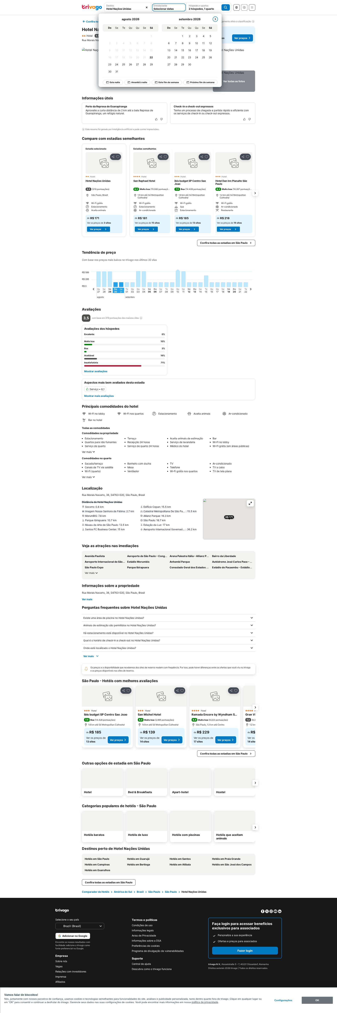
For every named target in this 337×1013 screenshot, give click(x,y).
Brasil (140, 891)
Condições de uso (142, 925)
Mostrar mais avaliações (99, 395)
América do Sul (123, 891)
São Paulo (154, 891)
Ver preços (240, 38)
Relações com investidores (70, 971)
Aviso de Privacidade (144, 935)
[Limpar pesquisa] (146, 7)
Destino (110, 5)
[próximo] (215, 19)
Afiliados (60, 981)
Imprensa (60, 976)
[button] (128, 7)
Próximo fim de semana (202, 82)
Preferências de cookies (146, 945)
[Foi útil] (156, 119)
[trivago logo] (92, 7)
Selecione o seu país (67, 919)
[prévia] (93, 289)
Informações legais (143, 930)
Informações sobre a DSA (146, 940)
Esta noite (115, 82)
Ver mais (87, 451)
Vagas (58, 966)
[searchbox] (127, 9)
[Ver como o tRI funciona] (141, 318)
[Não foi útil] (161, 119)
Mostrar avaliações (95, 371)
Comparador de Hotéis (95, 891)
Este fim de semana (169, 82)
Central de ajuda (141, 963)
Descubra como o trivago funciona (152, 968)
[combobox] (127, 7)
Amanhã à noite (139, 82)
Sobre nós (61, 961)
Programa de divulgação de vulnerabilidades (158, 950)
